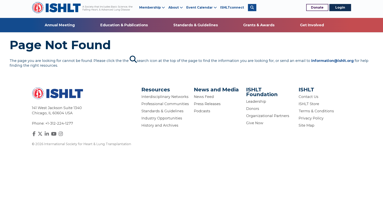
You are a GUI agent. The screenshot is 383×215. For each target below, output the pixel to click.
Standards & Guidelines (195, 25)
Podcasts (202, 111)
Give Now (254, 123)
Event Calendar (200, 7)
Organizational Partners (267, 116)
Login (340, 7)
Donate (317, 7)
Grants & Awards (258, 25)
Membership (150, 7)
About (174, 7)
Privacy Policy (311, 118)
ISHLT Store (309, 104)
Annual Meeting (60, 25)
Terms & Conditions (316, 111)
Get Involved (312, 25)
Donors (252, 109)
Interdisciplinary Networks (165, 97)
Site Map (306, 125)
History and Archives (159, 125)
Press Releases (207, 104)
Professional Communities (165, 104)
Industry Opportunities (161, 118)
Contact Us (308, 97)
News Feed (204, 97)
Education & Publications (124, 25)
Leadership (256, 101)
